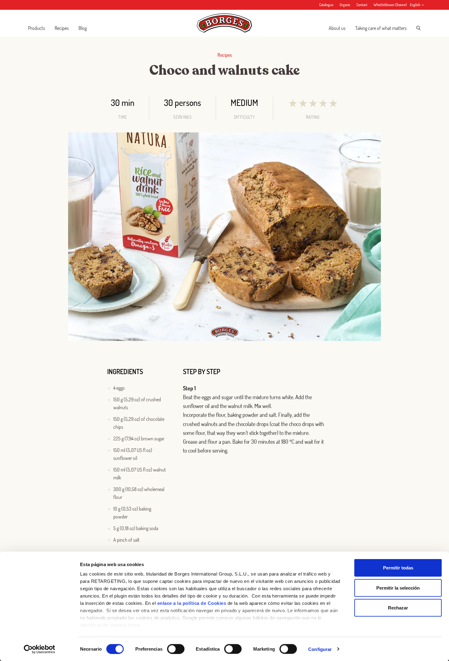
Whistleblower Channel (390, 4)
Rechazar (398, 607)
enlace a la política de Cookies (191, 603)
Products (36, 28)
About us (337, 28)
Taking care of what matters (381, 28)
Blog (82, 28)
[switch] (175, 649)
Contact (361, 4)
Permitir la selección (398, 587)
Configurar (320, 649)
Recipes (62, 28)
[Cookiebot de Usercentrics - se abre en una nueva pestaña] (39, 649)
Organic (345, 4)
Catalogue (326, 4)
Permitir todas (398, 567)
